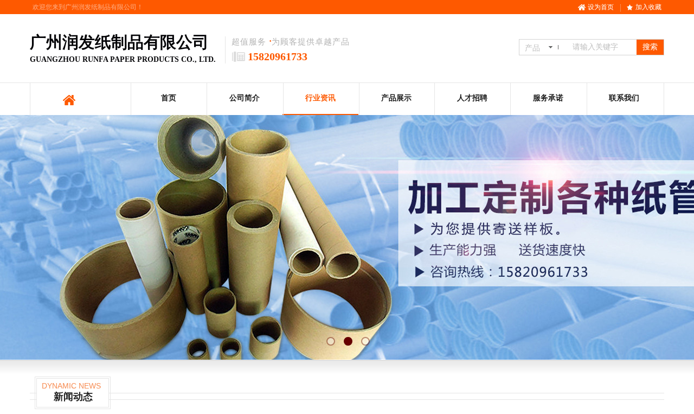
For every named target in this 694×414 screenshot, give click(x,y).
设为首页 (601, 7)
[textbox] (602, 47)
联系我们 (624, 98)
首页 (168, 98)
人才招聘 (472, 98)
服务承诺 (548, 98)
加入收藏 (648, 7)
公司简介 (244, 98)
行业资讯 (320, 98)
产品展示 (396, 98)
